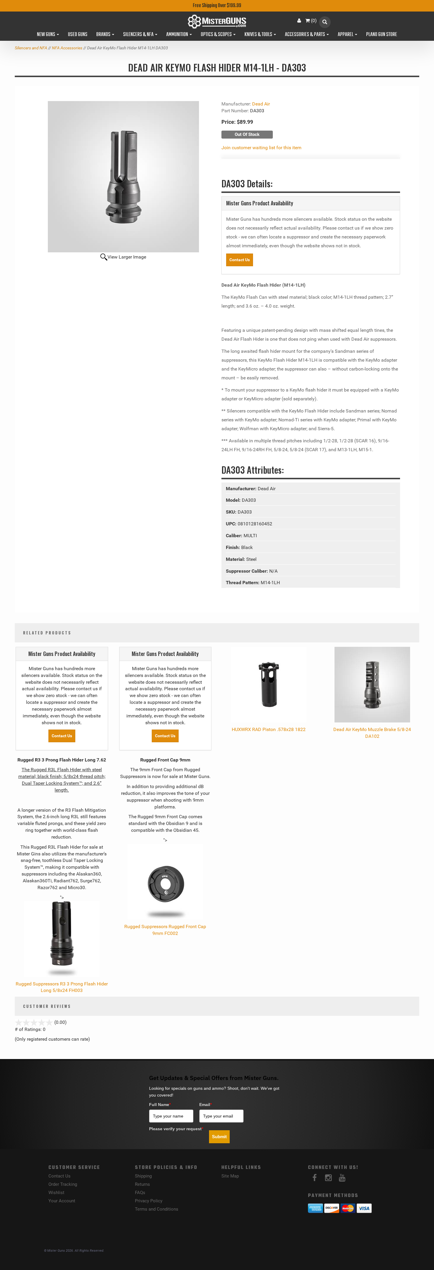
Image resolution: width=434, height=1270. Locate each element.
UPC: (232, 524)
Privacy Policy (148, 1201)
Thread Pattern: (243, 582)
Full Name (160, 1104)
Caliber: (235, 535)
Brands (103, 35)
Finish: (233, 547)
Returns (142, 1184)
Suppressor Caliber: (247, 571)
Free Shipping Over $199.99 (217, 5)
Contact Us (239, 259)
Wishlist (56, 1192)
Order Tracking (62, 1184)
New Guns (46, 35)
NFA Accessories (67, 48)
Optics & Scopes (217, 35)
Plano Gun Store (381, 35)
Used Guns (77, 35)
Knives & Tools (258, 35)
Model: (234, 500)
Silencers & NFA (138, 35)
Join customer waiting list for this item (261, 147)
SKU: (232, 512)
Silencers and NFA (31, 48)
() (314, 20)
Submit (219, 1136)
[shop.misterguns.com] (217, 21)
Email (205, 1104)
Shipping (143, 1176)
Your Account (61, 1201)
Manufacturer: (242, 488)
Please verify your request (176, 1128)
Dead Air (261, 104)
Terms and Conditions (156, 1209)
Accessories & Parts (305, 35)
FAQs (140, 1192)
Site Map (230, 1176)
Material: (236, 559)
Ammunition (177, 35)
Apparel (346, 35)
